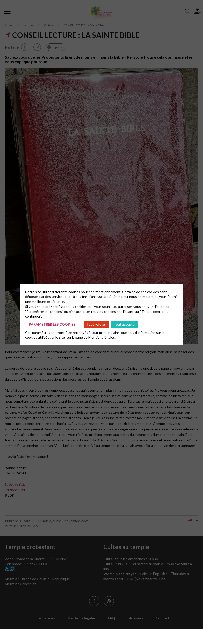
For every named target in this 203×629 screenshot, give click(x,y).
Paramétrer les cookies (52, 324)
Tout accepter (125, 324)
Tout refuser (96, 324)
